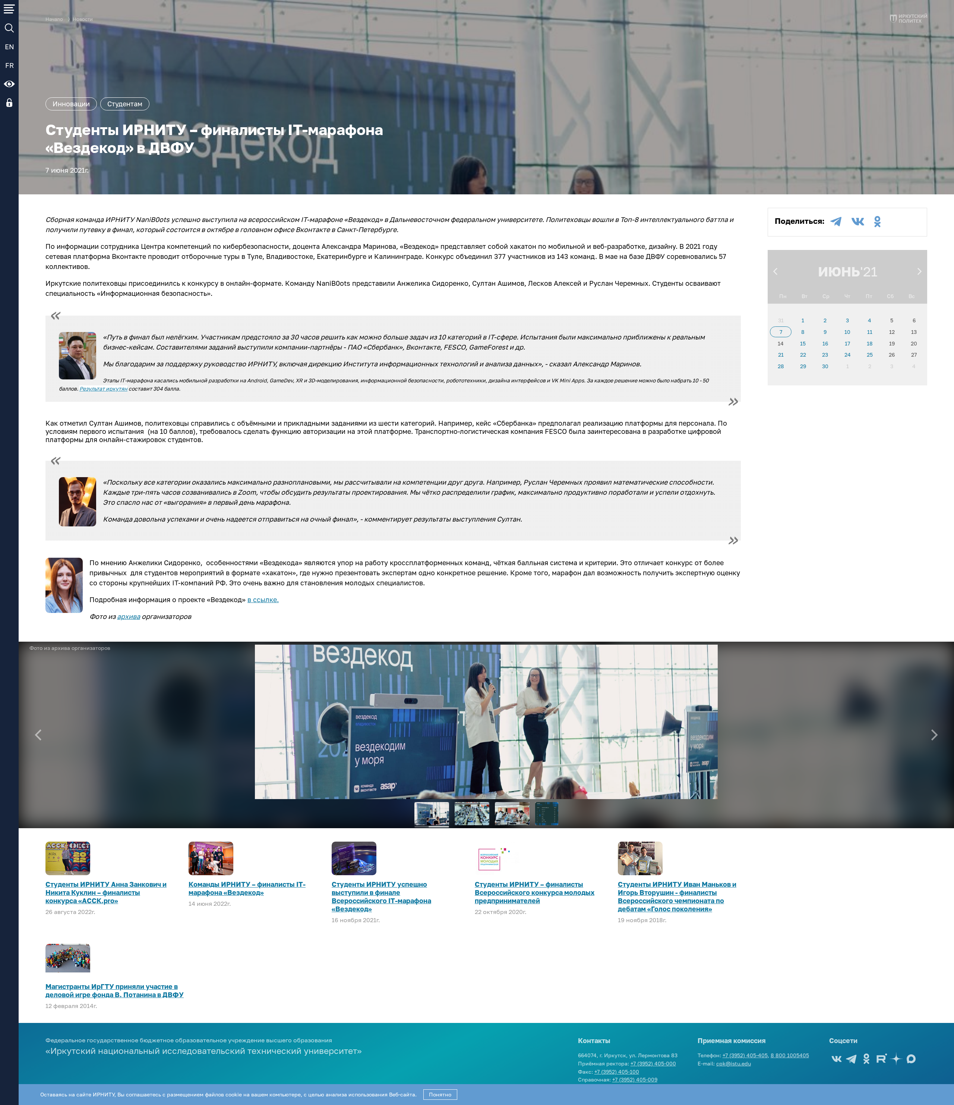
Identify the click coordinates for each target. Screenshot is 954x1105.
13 (914, 332)
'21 (868, 271)
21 (781, 354)
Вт (805, 296)
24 (847, 354)
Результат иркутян (103, 388)
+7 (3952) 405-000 (653, 1063)
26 (892, 354)
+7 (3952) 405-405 (745, 1055)
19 (892, 343)
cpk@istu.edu (733, 1063)
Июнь (839, 271)
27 (914, 354)
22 (803, 354)
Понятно (440, 1094)
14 (781, 343)
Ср (826, 296)
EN (9, 47)
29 (803, 366)
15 (803, 343)
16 (825, 343)
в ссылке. (263, 599)
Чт (847, 296)
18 (870, 343)
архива (128, 616)
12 (892, 332)
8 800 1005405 (790, 1055)
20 (914, 343)
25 (870, 354)
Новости (83, 19)
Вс (912, 296)
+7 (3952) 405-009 (634, 1079)
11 (869, 332)
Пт (869, 296)
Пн (783, 296)
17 (847, 343)
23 (825, 354)
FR (9, 65)
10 (847, 332)
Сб (890, 296)
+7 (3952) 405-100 (616, 1071)
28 (781, 366)
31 (781, 320)
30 (825, 366)
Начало (54, 19)
